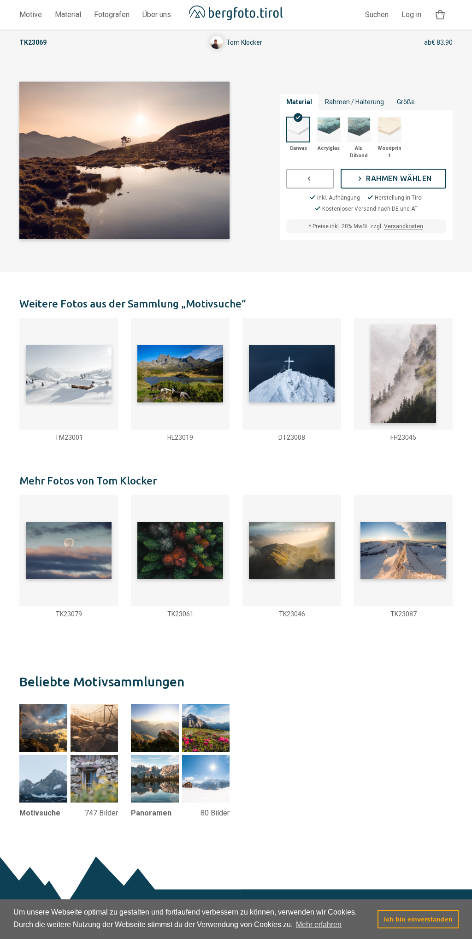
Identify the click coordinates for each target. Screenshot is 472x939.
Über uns (156, 14)
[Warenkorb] (440, 15)
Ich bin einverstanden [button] (418, 919)
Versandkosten (403, 226)
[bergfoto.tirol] (236, 15)
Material (68, 14)
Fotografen (112, 14)
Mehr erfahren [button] (319, 924)
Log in (411, 14)
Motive (30, 14)
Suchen (377, 14)
